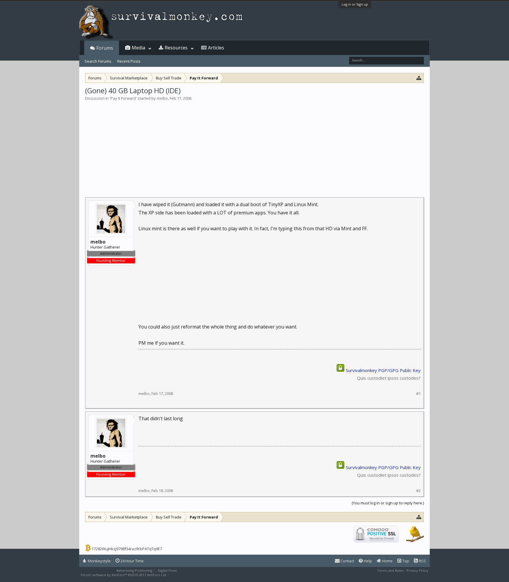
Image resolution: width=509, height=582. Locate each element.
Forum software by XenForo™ (124, 575)
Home (387, 560)
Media (138, 47)
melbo (162, 98)
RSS (422, 560)
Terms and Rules (390, 570)
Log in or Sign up (355, 4)
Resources (176, 47)
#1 (418, 393)
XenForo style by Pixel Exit (191, 575)
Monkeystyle (99, 560)
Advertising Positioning (134, 570)
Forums (104, 48)
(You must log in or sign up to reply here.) (388, 503)
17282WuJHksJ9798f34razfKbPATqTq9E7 (127, 548)
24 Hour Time (132, 560)
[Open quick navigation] (419, 78)
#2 (418, 490)
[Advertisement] (254, 145)
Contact (347, 560)
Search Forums (98, 61)
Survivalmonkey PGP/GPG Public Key (383, 370)
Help (367, 560)
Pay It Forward (123, 98)
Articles (216, 47)
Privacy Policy (417, 570)
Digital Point (167, 570)
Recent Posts (129, 61)
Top (405, 560)
